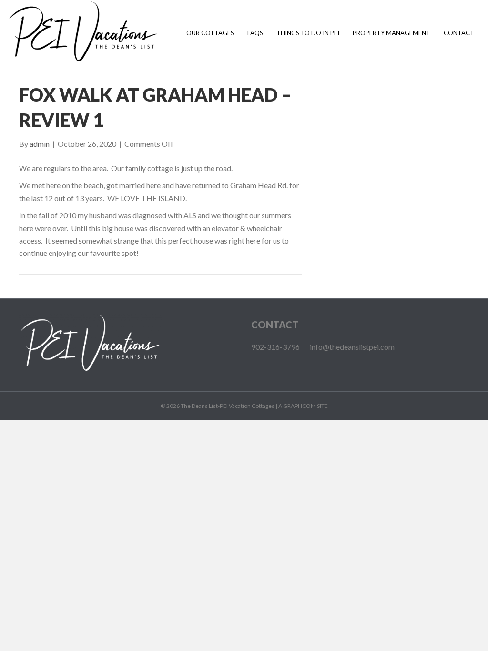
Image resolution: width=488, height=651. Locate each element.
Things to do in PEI (307, 33)
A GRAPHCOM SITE (303, 405)
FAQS (255, 33)
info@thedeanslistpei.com (352, 346)
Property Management (391, 33)
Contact (459, 33)
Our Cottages (210, 33)
